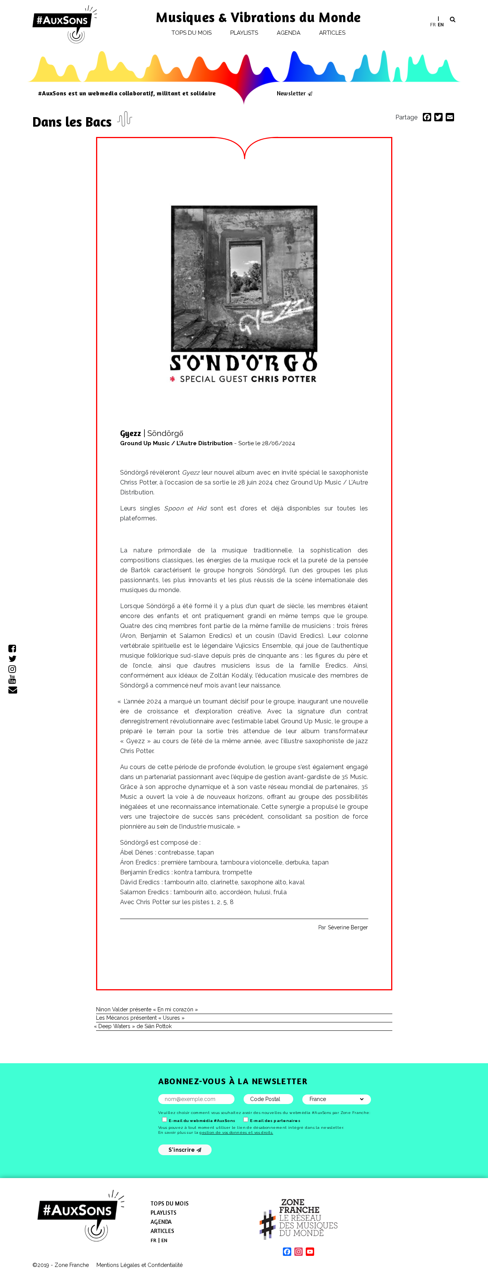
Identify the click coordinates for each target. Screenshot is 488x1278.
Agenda (288, 32)
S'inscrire (182, 1150)
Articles (332, 32)
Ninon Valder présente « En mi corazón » (147, 1009)
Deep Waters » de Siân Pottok (134, 1026)
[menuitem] (433, 24)
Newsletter (291, 93)
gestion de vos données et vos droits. (236, 1132)
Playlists (244, 32)
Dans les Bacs (73, 121)
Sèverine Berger (348, 927)
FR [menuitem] (433, 24)
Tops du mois (192, 32)
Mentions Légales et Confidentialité (139, 1265)
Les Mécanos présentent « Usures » (140, 1018)
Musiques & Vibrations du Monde (258, 17)
